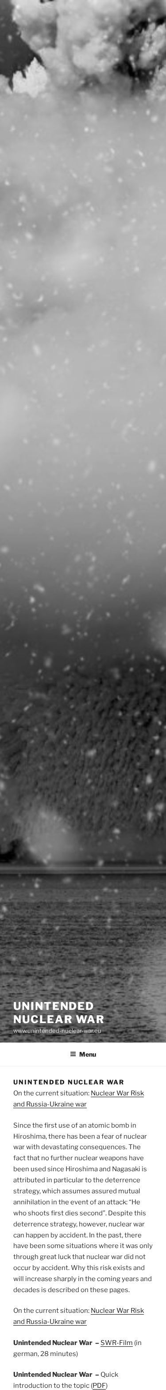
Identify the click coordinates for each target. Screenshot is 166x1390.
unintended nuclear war (59, 1013)
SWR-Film (116, 1343)
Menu (87, 1054)
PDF (99, 1386)
